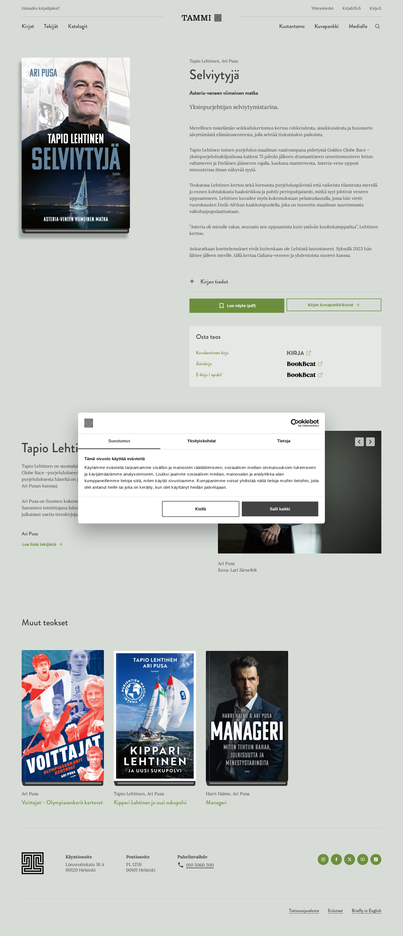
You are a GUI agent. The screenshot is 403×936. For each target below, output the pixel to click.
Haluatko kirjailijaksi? (41, 8)
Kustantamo (292, 26)
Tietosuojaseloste (304, 910)
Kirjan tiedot (214, 281)
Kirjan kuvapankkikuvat (330, 304)
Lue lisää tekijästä (39, 546)
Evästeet (335, 910)
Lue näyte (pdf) (241, 308)
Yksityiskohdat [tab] (201, 441)
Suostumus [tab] (119, 441)
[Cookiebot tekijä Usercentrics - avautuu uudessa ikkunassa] (295, 423)
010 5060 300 (200, 865)
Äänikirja (204, 365)
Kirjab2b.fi (351, 8)
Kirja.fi (375, 8)
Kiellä (200, 509)
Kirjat (28, 26)
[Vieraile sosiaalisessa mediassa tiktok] (375, 859)
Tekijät (51, 26)
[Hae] (377, 26)
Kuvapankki (326, 26)
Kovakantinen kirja (212, 354)
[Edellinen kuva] (359, 441)
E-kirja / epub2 (209, 376)
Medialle (358, 26)
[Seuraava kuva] (370, 441)
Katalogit (77, 26)
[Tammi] (202, 18)
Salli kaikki (280, 509)
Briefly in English (366, 910)
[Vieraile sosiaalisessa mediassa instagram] (323, 859)
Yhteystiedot (322, 8)
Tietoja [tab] (283, 441)
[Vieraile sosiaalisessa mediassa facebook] (336, 859)
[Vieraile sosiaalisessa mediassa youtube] (362, 859)
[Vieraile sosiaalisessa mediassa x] (349, 859)
